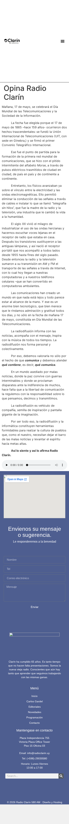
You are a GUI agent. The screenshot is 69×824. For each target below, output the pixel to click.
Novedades (34, 712)
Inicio (34, 696)
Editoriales (35, 706)
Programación (34, 717)
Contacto (34, 722)
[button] (62, 41)
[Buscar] (61, 776)
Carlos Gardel (34, 701)
